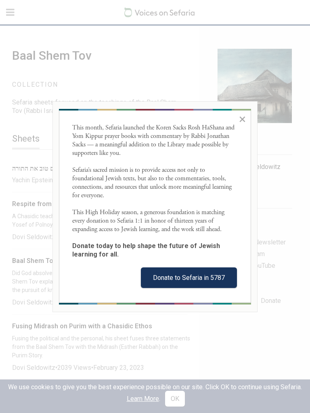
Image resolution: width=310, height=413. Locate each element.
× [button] (242, 119)
